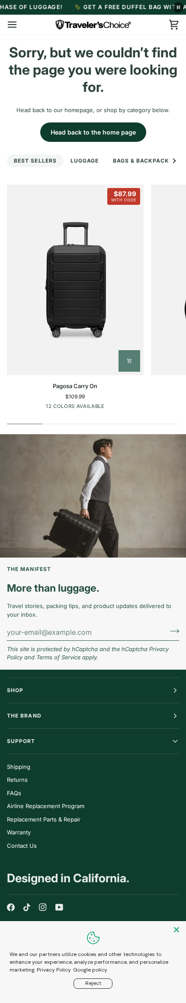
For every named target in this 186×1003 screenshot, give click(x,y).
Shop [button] (15, 690)
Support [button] (21, 741)
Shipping (18, 766)
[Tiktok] (26, 907)
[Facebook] (11, 907)
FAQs (14, 793)
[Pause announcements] (178, 7)
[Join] (172, 631)
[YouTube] (59, 907)
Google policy (90, 969)
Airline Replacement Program (45, 805)
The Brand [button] (24, 715)
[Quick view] (129, 361)
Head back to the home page (93, 132)
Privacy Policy (54, 969)
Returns (17, 779)
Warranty (19, 832)
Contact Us (22, 845)
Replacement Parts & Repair (43, 819)
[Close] (177, 930)
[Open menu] (20, 24)
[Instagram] (43, 907)
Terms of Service (58, 657)
